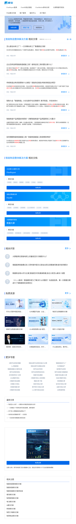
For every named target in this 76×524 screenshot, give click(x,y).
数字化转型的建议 (15, 372)
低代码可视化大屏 (61, 384)
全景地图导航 (61, 390)
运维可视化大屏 (61, 387)
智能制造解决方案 (12, 487)
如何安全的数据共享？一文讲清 (17, 414)
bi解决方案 (10, 505)
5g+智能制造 (14, 366)
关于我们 (43, 13)
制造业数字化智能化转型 (38, 366)
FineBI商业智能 (26, 7)
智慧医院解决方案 (12, 498)
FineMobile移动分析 (42, 7)
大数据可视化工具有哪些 (38, 378)
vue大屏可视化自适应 (38, 390)
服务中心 (33, 13)
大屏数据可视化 (58, 7)
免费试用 (13, 27)
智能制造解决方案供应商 (15, 369)
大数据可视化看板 (15, 390)
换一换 (69, 39)
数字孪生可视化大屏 (38, 387)
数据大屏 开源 (38, 381)
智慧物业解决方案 (12, 516)
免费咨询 (39, 27)
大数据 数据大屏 (15, 387)
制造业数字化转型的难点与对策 (38, 363)
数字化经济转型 (38, 369)
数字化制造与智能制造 (61, 372)
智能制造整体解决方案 (14, 484)
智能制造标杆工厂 (61, 363)
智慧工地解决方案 (12, 512)
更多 (67, 248)
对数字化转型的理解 (15, 363)
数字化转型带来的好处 (38, 372)
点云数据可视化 (14, 378)
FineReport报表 (11, 7)
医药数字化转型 (61, 369)
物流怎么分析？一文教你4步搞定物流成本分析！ (22, 404)
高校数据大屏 (61, 381)
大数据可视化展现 (15, 381)
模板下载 (26, 27)
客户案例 (23, 13)
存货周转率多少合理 (15, 375)
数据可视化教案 (38, 375)
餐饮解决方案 (11, 494)
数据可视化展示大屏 (61, 375)
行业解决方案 (11, 13)
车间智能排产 (61, 366)
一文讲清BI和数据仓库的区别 (16, 418)
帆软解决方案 (11, 509)
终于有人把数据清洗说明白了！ (17, 411)
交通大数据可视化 (61, 378)
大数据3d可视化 (14, 384)
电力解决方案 (11, 501)
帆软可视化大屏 (38, 384)
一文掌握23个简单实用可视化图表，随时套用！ (22, 407)
